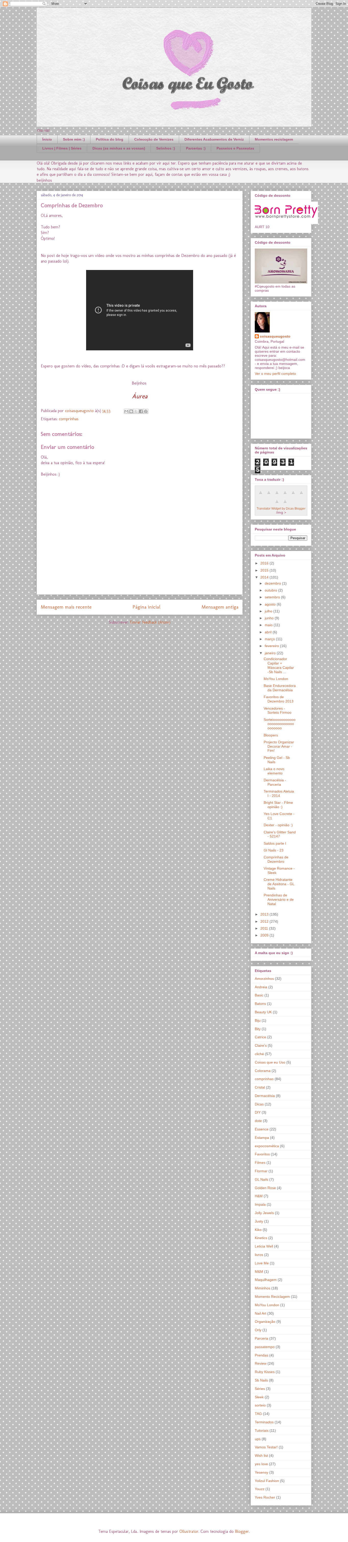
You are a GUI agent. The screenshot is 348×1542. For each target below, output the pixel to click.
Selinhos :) (165, 148)
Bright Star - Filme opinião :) (278, 804)
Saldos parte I (275, 843)
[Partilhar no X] (136, 411)
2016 (265, 563)
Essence (262, 1129)
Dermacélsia (265, 1096)
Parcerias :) (196, 148)
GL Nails (261, 1179)
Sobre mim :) (74, 139)
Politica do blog (109, 139)
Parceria (261, 1338)
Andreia (261, 987)
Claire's (261, 1045)
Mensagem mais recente (66, 607)
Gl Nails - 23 (274, 850)
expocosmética (267, 1146)
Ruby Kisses (265, 1372)
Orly (258, 1330)
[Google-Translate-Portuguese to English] (301, 495)
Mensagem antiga (220, 607)
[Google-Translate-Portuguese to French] (269, 495)
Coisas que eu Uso (270, 1062)
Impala (260, 1204)
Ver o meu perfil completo (275, 374)
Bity (258, 1029)
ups (258, 1439)
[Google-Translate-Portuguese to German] (277, 495)
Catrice (260, 1037)
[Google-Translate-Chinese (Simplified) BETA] (261, 495)
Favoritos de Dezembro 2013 (278, 699)
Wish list (261, 1455)
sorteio (260, 1405)
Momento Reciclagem (272, 1296)
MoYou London (276, 679)
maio (269, 625)
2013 (265, 914)
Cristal (260, 1087)
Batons (260, 1004)
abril (269, 632)
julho (269, 611)
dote (258, 1121)
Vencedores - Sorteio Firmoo (277, 710)
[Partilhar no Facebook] (140, 411)
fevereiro (272, 646)
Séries (260, 1389)
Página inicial (146, 607)
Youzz (259, 1489)
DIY (258, 1112)
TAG (258, 1414)
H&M (259, 1196)
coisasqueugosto (275, 336)
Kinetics (261, 1238)
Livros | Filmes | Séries (62, 148)
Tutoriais (262, 1430)
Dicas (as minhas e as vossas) (118, 148)
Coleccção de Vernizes (153, 139)
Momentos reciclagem (274, 139)
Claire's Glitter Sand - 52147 (280, 834)
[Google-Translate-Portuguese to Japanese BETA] (293, 495)
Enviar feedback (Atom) (150, 622)
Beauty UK (263, 1012)
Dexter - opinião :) (278, 825)
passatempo (265, 1347)
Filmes (260, 1163)
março (270, 639)
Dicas (259, 1104)
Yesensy (261, 1472)
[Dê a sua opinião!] (131, 411)
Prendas (261, 1355)
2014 (265, 577)
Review (260, 1363)
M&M (259, 1271)
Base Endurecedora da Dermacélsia (280, 688)
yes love (261, 1464)
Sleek (259, 1397)
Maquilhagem (266, 1280)
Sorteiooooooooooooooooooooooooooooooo (280, 724)
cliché (259, 1054)
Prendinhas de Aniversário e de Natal (279, 899)
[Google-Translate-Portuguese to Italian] (285, 495)
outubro (271, 590)
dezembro (273, 583)
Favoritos (262, 1154)
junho (270, 618)
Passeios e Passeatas (235, 148)
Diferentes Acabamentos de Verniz (214, 139)
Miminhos (262, 1288)
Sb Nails (261, 1380)
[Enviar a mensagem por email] (126, 411)
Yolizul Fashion (267, 1481)
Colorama (263, 1071)
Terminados (264, 1422)
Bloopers (271, 735)
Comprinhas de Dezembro (276, 859)
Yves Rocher (265, 1497)
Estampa (262, 1138)
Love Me (262, 1263)
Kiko (258, 1230)
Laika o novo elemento (274, 771)
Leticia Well (264, 1246)
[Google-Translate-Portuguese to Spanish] (285, 504)
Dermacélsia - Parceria (275, 782)
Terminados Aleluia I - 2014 (279, 793)
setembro (273, 597)
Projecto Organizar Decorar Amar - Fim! (279, 746)
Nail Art (260, 1313)
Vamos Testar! (266, 1447)
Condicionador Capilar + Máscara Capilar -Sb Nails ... (279, 665)
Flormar (261, 1171)
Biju (258, 1020)
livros (259, 1255)
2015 (265, 570)
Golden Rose (265, 1188)
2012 (265, 921)
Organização (265, 1321)
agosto (271, 604)
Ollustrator (188, 1531)
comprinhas (68, 418)
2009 (265, 935)
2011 (264, 928)
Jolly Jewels (264, 1213)
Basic (259, 995)
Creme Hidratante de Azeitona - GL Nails (279, 884)
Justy (259, 1221)
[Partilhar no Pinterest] (145, 411)
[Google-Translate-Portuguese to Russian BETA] (277, 504)
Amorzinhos (264, 979)
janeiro (271, 653)
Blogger (242, 1531)
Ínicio (47, 139)
